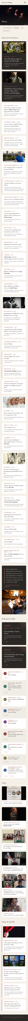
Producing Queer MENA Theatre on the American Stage (14, 687)
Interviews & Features (7, 27)
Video (22, 27)
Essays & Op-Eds (6, 30)
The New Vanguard (13, 759)
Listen (5, 692)
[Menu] (25, 2)
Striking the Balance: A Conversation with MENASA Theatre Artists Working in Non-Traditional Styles (13, 892)
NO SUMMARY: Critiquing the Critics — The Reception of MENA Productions (13, 869)
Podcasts (16, 27)
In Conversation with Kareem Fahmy (12, 803)
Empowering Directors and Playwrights (13, 915)
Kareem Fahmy (7, 2)
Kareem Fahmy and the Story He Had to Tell (15, 735)
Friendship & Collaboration (15, 770)
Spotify (6, 677)
